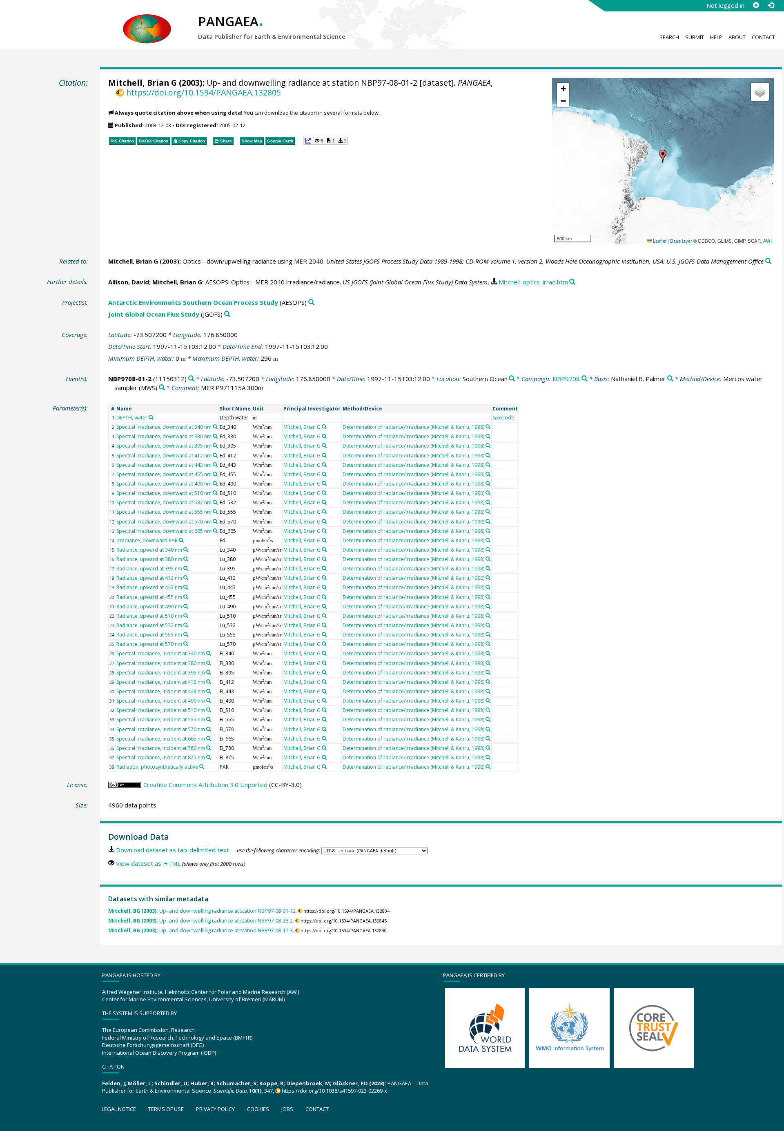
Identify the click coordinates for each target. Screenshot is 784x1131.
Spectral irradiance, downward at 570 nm (164, 521)
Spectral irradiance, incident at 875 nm (160, 757)
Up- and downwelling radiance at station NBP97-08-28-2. (201, 920)
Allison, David (128, 282)
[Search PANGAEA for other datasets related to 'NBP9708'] (584, 379)
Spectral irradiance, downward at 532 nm (164, 502)
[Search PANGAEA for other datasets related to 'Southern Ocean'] (512, 379)
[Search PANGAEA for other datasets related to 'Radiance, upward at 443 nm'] (185, 587)
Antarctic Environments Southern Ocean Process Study (193, 302)
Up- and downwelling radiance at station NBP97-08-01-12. (202, 910)
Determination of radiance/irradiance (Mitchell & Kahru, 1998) (413, 427)
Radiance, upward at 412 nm (149, 577)
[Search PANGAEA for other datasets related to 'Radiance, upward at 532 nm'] (185, 625)
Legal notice (119, 1109)
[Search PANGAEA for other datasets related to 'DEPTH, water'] (151, 417)
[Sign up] (755, 5)
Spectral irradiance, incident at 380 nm (160, 663)
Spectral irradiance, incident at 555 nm (160, 719)
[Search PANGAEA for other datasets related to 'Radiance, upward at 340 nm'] (185, 549)
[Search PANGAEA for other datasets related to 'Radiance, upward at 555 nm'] (185, 634)
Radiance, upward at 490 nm (149, 606)
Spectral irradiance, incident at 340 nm (160, 653)
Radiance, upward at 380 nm (149, 559)
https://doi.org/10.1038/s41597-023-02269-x (334, 1090)
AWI (767, 240)
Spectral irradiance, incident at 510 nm (160, 710)
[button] (662, 156)
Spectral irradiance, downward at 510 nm (164, 493)
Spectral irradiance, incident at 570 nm (160, 729)
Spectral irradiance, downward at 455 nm (164, 474)
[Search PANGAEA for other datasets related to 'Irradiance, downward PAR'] (181, 540)
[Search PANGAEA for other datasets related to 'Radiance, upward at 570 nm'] (185, 643)
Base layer (681, 240)
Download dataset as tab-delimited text (172, 850)
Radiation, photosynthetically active (157, 766)
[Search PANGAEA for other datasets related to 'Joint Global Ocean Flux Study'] (227, 314)
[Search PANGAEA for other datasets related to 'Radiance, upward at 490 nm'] (185, 606)
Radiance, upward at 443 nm (149, 587)
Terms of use (166, 1109)
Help (716, 37)
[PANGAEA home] (147, 21)
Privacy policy (215, 1109)
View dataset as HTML (148, 863)
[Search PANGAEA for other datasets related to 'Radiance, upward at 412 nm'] (185, 577)
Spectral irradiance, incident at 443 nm (160, 691)
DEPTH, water (131, 417)
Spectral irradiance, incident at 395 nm (160, 672)
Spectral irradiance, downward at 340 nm (164, 427)
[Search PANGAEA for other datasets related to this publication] (768, 261)
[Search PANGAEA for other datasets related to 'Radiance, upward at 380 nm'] (185, 559)
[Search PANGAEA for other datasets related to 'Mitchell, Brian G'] (324, 426)
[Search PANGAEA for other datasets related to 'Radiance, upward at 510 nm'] (185, 615)
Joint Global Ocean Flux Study (153, 314)
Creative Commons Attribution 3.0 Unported (205, 785)
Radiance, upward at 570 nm (149, 644)
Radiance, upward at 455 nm (149, 597)
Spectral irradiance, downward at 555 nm (164, 511)
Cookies (258, 1109)
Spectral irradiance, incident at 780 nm (160, 748)
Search (669, 37)
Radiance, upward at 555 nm (149, 634)
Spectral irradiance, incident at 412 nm (160, 682)
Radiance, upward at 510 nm (149, 615)
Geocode (503, 417)
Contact (763, 37)
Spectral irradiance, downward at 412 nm (164, 455)
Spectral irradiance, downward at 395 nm (164, 445)
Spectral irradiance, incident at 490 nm (160, 700)
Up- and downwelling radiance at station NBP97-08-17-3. (201, 930)
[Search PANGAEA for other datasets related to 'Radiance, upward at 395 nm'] (185, 568)
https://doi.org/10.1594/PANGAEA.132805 (203, 92)
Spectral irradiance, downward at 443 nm (164, 464)
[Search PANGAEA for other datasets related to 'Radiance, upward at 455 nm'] (185, 596)
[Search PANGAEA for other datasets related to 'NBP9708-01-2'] (191, 379)
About (737, 37)
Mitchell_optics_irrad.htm (533, 282)
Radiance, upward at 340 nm (149, 549)
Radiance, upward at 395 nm (149, 568)
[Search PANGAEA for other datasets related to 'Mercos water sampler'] (162, 388)
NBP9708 (566, 379)
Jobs (287, 1109)
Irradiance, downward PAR (147, 540)
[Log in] (770, 5)
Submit (694, 37)
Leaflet (659, 240)
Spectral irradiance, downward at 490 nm (164, 483)
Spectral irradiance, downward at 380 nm (164, 436)
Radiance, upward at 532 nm (149, 625)
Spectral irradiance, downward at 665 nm (164, 531)
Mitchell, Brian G (142, 82)
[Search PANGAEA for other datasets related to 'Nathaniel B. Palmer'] (670, 379)
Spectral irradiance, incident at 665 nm (160, 738)
